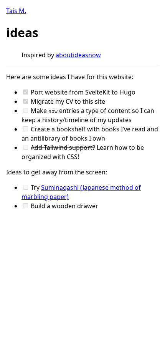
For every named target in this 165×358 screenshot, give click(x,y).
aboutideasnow (78, 55)
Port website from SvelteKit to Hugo (82, 92)
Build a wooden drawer (63, 206)
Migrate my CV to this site (67, 101)
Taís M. (16, 11)
